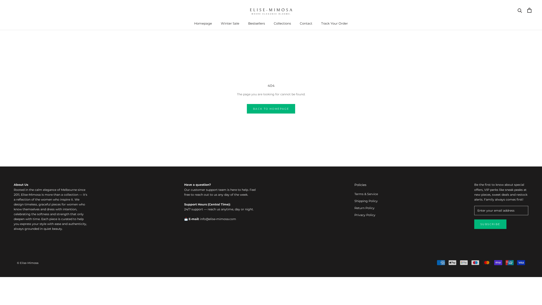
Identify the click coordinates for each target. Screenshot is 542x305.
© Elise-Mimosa (28, 263)
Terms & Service (366, 194)
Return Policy (364, 208)
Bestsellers (256, 23)
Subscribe (490, 224)
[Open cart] (529, 10)
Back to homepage (271, 108)
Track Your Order (334, 23)
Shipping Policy (366, 201)
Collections (282, 23)
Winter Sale (230, 23)
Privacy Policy (364, 215)
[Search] (520, 10)
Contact (306, 23)
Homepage (203, 23)
